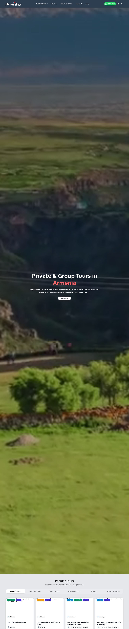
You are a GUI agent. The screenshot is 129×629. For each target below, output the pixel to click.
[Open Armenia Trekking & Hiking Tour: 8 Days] (49, 608)
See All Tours (64, 298)
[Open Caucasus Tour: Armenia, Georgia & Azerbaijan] (109, 608)
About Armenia (66, 4)
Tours (53, 4)
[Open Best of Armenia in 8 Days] (20, 608)
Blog (87, 4)
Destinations (41, 4)
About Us (79, 4)
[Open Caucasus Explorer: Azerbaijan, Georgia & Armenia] (79, 608)
